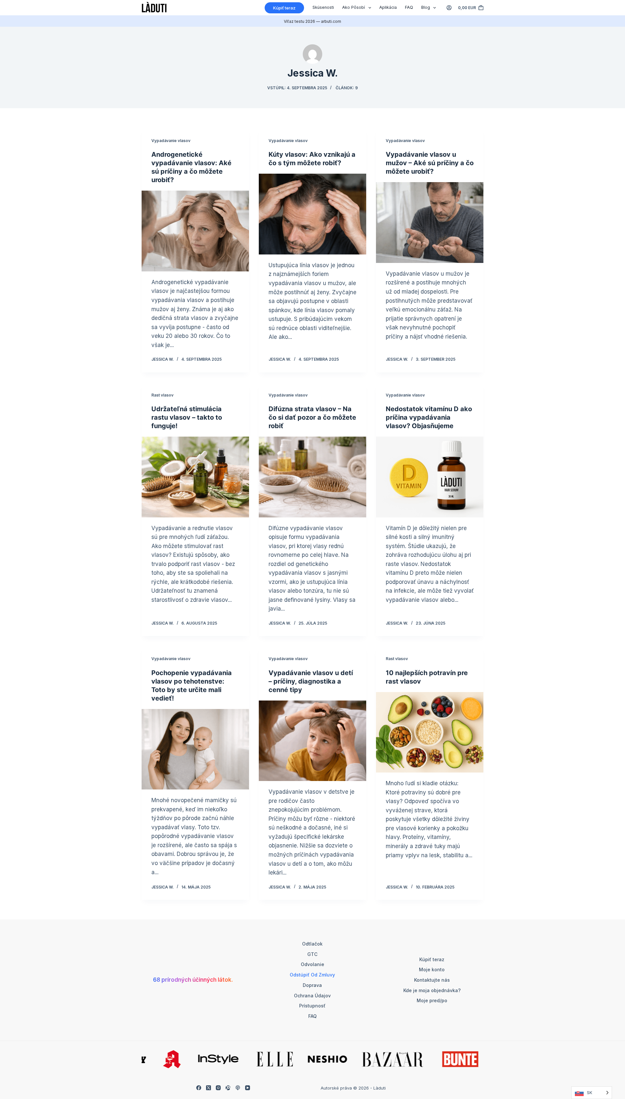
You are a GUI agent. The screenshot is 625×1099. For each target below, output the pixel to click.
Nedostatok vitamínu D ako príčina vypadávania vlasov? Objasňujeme (429, 417)
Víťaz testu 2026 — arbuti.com (312, 21)
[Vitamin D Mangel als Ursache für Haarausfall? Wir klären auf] (429, 477)
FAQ (409, 7)
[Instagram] (218, 1087)
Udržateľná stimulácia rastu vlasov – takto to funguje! (186, 417)
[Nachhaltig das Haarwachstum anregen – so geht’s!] (195, 477)
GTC (312, 954)
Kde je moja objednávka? (432, 990)
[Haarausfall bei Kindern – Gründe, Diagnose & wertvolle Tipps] (312, 741)
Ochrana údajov (312, 995)
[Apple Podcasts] (237, 1087)
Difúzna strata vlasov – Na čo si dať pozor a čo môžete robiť (312, 417)
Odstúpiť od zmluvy (312, 974)
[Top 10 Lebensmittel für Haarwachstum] (429, 732)
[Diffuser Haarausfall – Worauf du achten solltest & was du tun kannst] (312, 477)
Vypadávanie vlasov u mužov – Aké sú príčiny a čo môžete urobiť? (430, 163)
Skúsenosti (323, 7)
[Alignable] (228, 1087)
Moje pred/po (432, 1000)
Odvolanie (312, 964)
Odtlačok (312, 944)
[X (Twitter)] (208, 1087)
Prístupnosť (312, 1005)
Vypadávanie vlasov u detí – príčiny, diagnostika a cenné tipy (311, 681)
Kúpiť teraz (284, 7)
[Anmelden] (449, 7)
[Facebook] (198, 1087)
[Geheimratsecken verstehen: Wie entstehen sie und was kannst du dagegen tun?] (312, 214)
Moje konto (432, 969)
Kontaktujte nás (432, 980)
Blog (425, 7)
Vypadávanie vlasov (170, 140)
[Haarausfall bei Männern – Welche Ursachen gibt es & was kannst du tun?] (429, 222)
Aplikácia (388, 7)
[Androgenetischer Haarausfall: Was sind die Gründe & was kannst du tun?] (195, 231)
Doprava (312, 985)
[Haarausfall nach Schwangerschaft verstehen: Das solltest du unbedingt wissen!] (195, 749)
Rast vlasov (162, 395)
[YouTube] (247, 1087)
